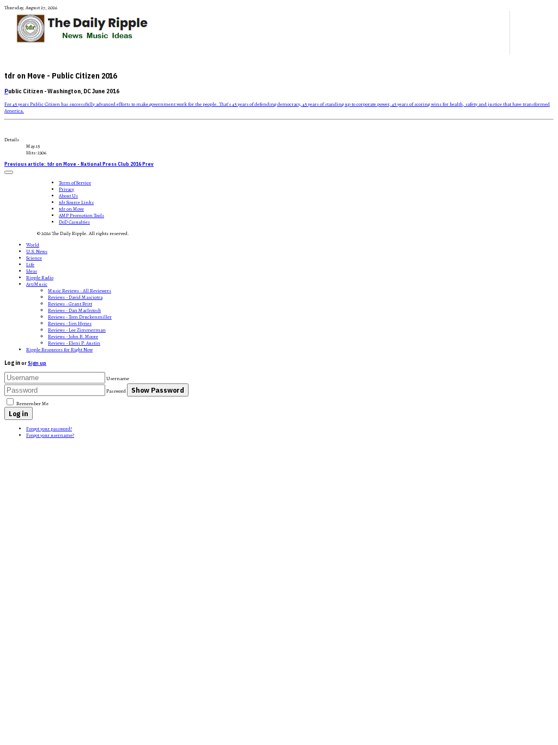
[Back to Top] (8, 172)
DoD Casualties (74, 222)
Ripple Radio (39, 277)
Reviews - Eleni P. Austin (74, 343)
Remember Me (32, 403)
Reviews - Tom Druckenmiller (80, 317)
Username (117, 378)
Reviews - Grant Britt (70, 304)
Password (116, 391)
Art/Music (36, 284)
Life (30, 264)
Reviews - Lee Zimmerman (77, 330)
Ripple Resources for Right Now (59, 349)
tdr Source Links (76, 202)
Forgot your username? (50, 435)
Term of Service (75, 182)
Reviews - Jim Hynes (70, 323)
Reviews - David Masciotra (75, 297)
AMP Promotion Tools (81, 215)
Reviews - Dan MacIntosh (74, 310)
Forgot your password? (49, 428)
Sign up (37, 363)
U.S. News (36, 251)
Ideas (31, 271)
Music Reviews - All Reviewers (79, 290)
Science (34, 258)
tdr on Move (71, 209)
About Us (68, 196)
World (32, 245)
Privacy (66, 189)
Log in (18, 413)
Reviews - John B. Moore (73, 336)
